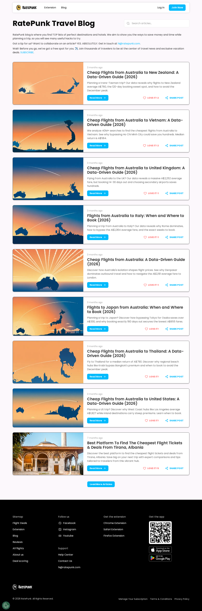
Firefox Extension (114, 536)
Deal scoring (20, 561)
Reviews (18, 542)
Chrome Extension (115, 523)
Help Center (65, 554)
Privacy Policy (182, 599)
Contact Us (65, 561)
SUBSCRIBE (27, 52)
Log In (160, 7)
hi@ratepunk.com (129, 43)
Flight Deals (20, 523)
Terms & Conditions (161, 599)
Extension (50, 7)
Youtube (68, 536)
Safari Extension (113, 529)
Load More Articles (101, 484)
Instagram (69, 529)
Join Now (177, 7)
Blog (63, 7)
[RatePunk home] (26, 7)
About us (18, 554)
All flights (18, 548)
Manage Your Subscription (133, 599)
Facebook (69, 523)
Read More (96, 97)
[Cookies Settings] (6, 605)
